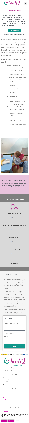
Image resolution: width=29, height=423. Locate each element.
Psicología (5, 397)
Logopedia (5, 395)
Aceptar (4, 420)
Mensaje (6, 336)
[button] (25, 3)
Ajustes (17, 420)
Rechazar (11, 420)
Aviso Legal (5, 411)
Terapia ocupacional (7, 392)
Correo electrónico (8, 331)
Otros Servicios (6, 399)
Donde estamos (6, 402)
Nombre (6, 327)
